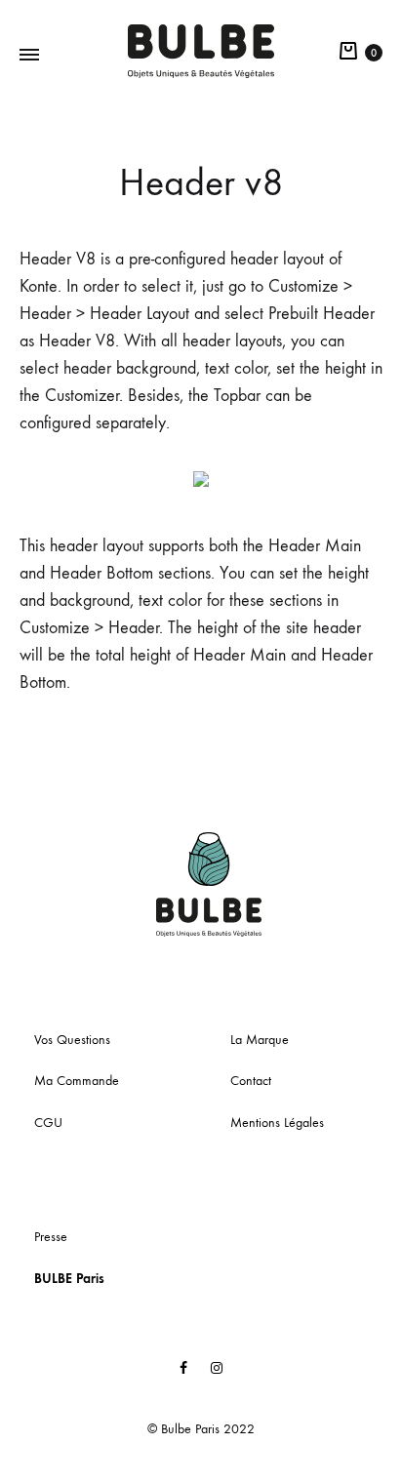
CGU (48, 1122)
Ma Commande (76, 1080)
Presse (50, 1236)
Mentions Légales (277, 1122)
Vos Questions (72, 1039)
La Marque (259, 1039)
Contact (250, 1080)
